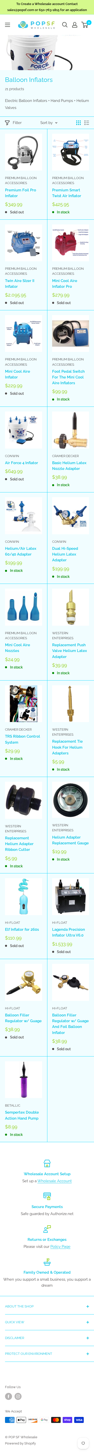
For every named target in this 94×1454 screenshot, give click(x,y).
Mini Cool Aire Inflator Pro (64, 284)
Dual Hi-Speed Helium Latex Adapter (65, 554)
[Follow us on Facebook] (8, 1396)
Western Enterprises (62, 635)
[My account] (74, 25)
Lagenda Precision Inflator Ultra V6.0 (68, 932)
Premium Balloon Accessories (21, 180)
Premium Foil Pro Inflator (20, 193)
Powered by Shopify (20, 1443)
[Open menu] (7, 25)
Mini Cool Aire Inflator (17, 374)
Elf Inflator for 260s (22, 929)
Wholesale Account (54, 1181)
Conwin (12, 456)
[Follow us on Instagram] (18, 1396)
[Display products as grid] (78, 122)
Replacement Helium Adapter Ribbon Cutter (19, 844)
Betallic (12, 1105)
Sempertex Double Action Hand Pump (22, 1115)
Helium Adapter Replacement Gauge (70, 840)
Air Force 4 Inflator (21, 463)
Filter (17, 122)
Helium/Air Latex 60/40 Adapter (20, 551)
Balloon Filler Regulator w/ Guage (23, 1018)
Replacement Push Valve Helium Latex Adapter (69, 651)
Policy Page (60, 1246)
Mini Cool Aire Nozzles (17, 648)
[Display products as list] (86, 122)
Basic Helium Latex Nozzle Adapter (69, 466)
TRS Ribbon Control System (22, 739)
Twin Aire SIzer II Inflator (19, 284)
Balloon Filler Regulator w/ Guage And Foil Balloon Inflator (70, 1024)
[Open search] (65, 25)
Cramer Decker (65, 456)
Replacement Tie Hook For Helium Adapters (67, 747)
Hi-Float (12, 922)
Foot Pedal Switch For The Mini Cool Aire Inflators (68, 377)
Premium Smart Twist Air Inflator (66, 193)
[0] (85, 25)
